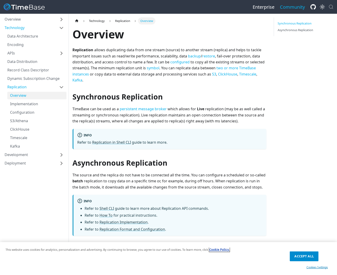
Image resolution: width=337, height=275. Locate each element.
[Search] (331, 7)
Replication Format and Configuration (132, 229)
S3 (214, 74)
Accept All (304, 256)
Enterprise (263, 7)
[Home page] (76, 20)
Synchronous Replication (295, 23)
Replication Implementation (123, 222)
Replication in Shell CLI (111, 142)
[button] (34, 19)
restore (208, 56)
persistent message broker (143, 108)
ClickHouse (227, 74)
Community (292, 7)
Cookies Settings (317, 267)
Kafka (77, 80)
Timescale (247, 74)
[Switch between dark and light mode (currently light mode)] (322, 7)
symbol (153, 67)
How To (106, 215)
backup (194, 56)
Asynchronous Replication (295, 30)
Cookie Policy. (219, 250)
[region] (168, 258)
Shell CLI (106, 208)
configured (180, 62)
